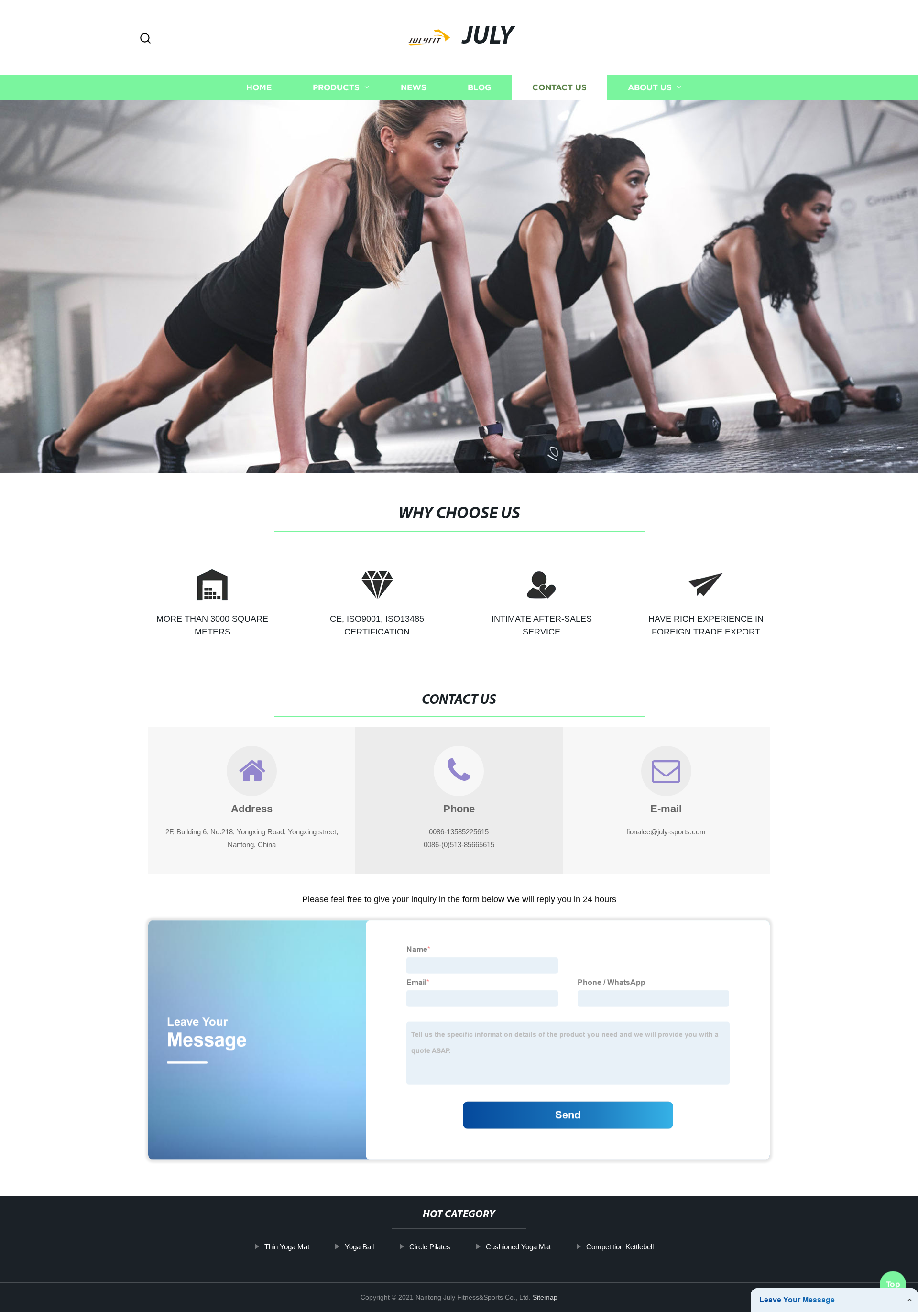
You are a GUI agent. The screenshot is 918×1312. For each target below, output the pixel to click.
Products (336, 87)
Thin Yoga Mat (286, 1247)
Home (259, 87)
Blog (479, 87)
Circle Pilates (429, 1247)
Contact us (559, 87)
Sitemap (545, 1297)
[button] (145, 39)
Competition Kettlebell (620, 1247)
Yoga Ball (359, 1247)
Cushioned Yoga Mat (518, 1247)
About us (650, 87)
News (413, 87)
